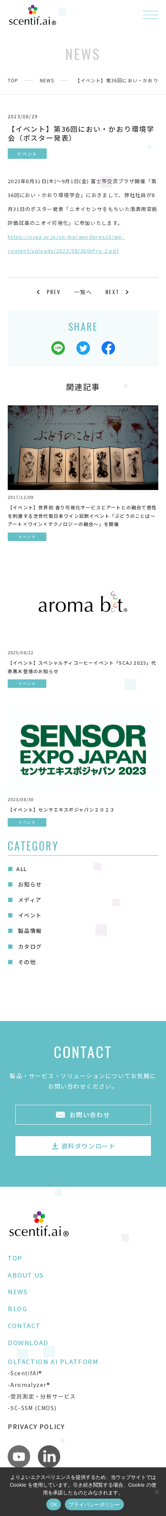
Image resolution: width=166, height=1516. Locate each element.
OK (54, 1504)
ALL (21, 869)
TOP (13, 80)
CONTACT (24, 1325)
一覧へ (83, 292)
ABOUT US (26, 1274)
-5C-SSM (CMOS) (32, 1408)
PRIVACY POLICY (36, 1426)
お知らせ (29, 884)
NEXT (112, 292)
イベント (29, 915)
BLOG (17, 1308)
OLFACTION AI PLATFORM (53, 1361)
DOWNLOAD (28, 1342)
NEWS (47, 80)
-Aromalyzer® (29, 1384)
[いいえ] (156, 1492)
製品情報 (29, 930)
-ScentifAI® (25, 1373)
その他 (26, 962)
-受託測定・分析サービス (42, 1396)
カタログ (29, 946)
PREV (54, 292)
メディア (28, 899)
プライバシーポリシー (94, 1504)
